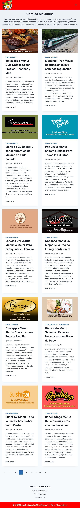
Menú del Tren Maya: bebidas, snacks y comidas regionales (59, 65)
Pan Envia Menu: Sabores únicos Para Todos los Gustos (58, 151)
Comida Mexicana (11, 57)
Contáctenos (40, 497)
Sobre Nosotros (40, 494)
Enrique (9, 77)
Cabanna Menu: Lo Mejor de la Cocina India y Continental (57, 245)
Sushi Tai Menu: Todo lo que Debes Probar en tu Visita (19, 421)
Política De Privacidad (40, 491)
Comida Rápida (64, 324)
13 (40, 472)
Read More (10, 107)
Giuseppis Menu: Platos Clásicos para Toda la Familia (19, 332)
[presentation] (20, 41)
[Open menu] (76, 4)
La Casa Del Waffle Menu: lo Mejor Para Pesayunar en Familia (19, 245)
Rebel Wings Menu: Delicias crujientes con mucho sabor (58, 421)
